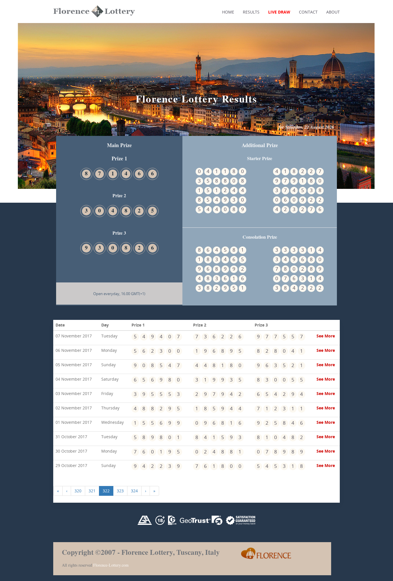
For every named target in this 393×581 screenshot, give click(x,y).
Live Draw (279, 12)
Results (251, 12)
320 (78, 490)
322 (106, 490)
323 (120, 490)
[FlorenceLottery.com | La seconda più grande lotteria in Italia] (79, 42)
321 (92, 490)
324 (134, 490)
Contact (308, 12)
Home (228, 12)
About (333, 12)
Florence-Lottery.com (111, 565)
